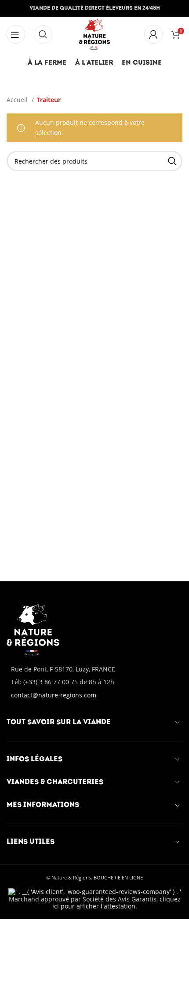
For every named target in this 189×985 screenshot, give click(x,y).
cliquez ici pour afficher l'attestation (116, 903)
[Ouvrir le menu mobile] (43, 34)
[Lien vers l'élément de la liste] (94, 682)
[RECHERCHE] (172, 161)
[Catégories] (16, 34)
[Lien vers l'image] (33, 628)
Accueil (18, 99)
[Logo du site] (94, 33)
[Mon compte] (153, 34)
